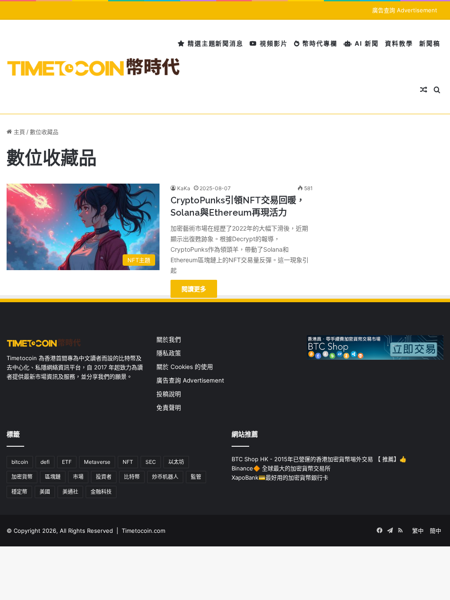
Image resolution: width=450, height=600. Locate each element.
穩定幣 (19, 491)
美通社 (70, 491)
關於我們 (168, 339)
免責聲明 (168, 407)
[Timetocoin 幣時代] (94, 67)
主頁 (18, 131)
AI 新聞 (365, 43)
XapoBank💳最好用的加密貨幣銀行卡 (280, 477)
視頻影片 (273, 43)
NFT (128, 462)
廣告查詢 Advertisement (405, 10)
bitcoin (19, 462)
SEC (150, 462)
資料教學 (399, 43)
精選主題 (200, 43)
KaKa (183, 188)
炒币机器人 (165, 476)
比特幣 (132, 476)
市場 (78, 476)
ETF (67, 462)
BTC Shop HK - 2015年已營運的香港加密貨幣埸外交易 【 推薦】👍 (319, 459)
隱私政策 (168, 353)
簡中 (435, 530)
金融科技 (101, 491)
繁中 (418, 530)
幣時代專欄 (319, 43)
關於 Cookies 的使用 (184, 366)
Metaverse (97, 462)
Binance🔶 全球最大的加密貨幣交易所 (281, 468)
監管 (196, 476)
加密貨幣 (22, 476)
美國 (45, 491)
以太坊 (176, 462)
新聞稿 (429, 43)
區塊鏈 (53, 476)
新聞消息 (229, 43)
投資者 (104, 476)
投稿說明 (168, 394)
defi (45, 462)
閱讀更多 (193, 289)
